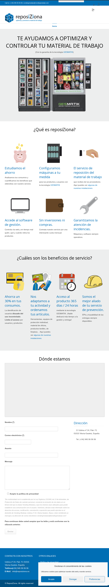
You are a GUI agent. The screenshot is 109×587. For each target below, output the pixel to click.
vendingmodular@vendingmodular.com (36, 3)
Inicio (54, 26)
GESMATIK (68, 52)
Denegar (73, 579)
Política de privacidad (49, 562)
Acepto (51, 579)
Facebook (91, 3)
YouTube (97, 3)
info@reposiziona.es (20, 571)
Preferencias (94, 579)
